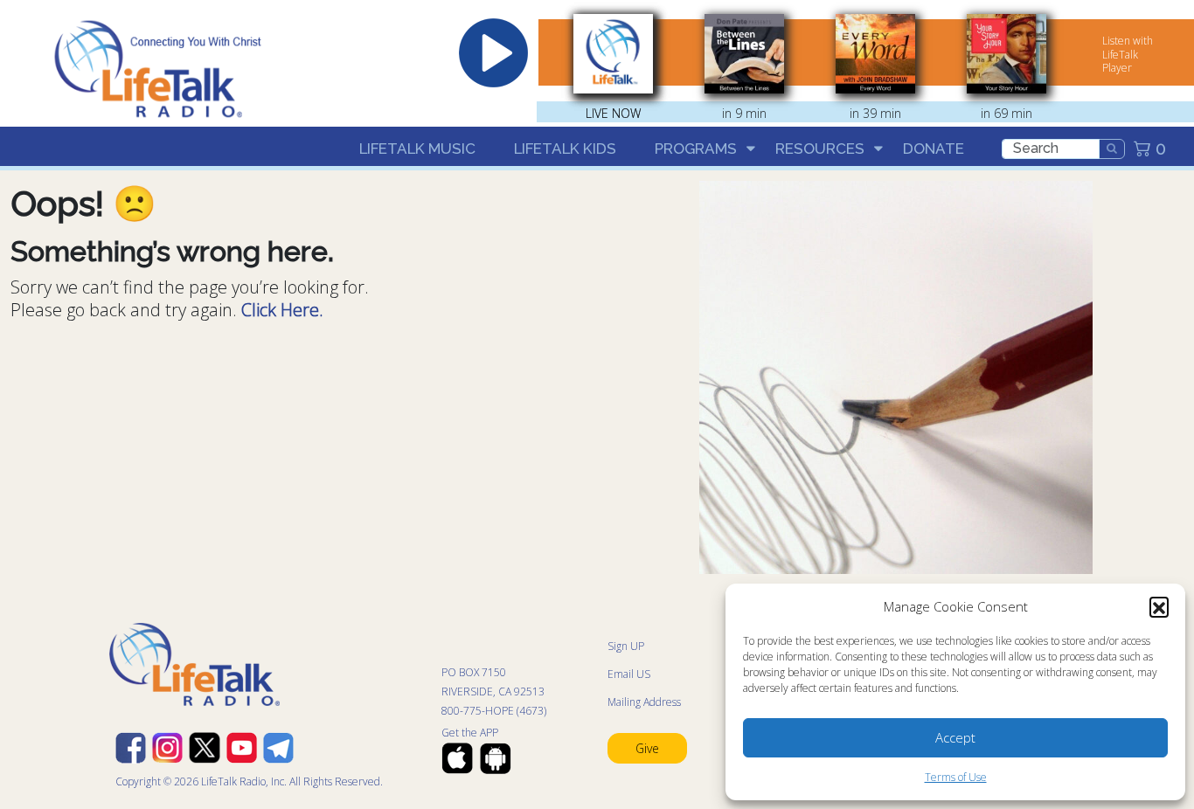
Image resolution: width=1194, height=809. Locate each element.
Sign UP (625, 646)
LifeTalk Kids (565, 148)
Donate (933, 148)
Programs (696, 148)
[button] (1159, 606)
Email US (628, 674)
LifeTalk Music (417, 148)
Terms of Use (956, 777)
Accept (955, 737)
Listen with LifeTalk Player (1127, 54)
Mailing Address (644, 702)
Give (647, 748)
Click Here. (282, 310)
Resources (819, 148)
